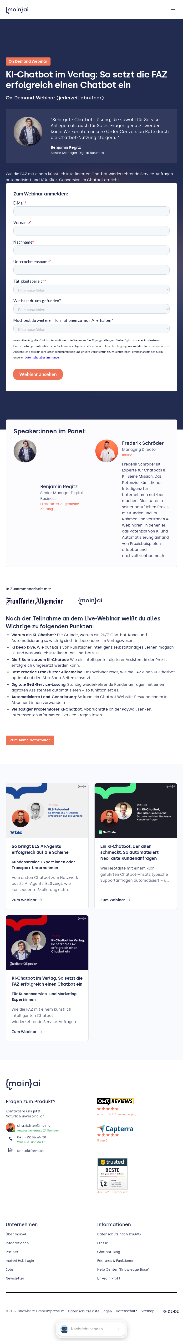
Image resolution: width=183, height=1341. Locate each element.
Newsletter (15, 1278)
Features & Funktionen (115, 1261)
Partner (12, 1252)
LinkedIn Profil (108, 1278)
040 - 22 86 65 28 (31, 1137)
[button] (173, 9)
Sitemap (147, 1311)
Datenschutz (126, 1311)
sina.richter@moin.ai (34, 1126)
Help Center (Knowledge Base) (123, 1270)
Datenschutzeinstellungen (90, 1311)
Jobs (10, 1270)
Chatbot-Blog (108, 1252)
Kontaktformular (31, 1151)
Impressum (55, 1311)
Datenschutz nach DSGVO (119, 1234)
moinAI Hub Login (20, 1261)
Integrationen (17, 1243)
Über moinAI (16, 1234)
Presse (102, 1243)
